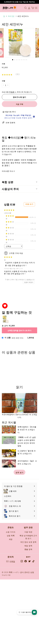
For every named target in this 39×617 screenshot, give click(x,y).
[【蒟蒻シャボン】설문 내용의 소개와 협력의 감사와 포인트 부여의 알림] (9, 440)
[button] (34, 117)
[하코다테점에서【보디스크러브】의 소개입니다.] (19, 403)
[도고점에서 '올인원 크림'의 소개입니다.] (9, 453)
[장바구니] (33, 8)
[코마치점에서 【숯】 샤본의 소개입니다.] (9, 464)
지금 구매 (19, 104)
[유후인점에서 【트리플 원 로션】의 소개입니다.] (9, 429)
